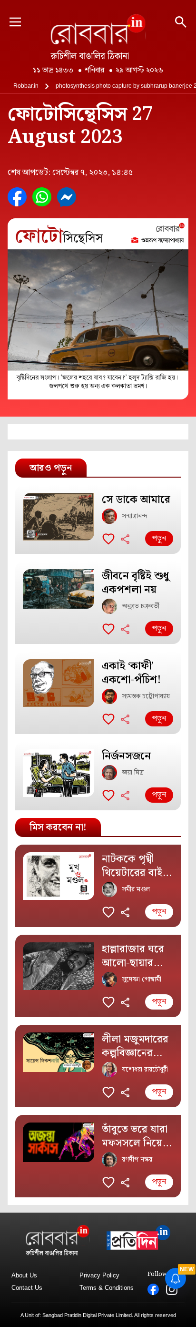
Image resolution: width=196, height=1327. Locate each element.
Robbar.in (26, 85)
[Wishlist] (108, 538)
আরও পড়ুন (50, 468)
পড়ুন (159, 538)
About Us (24, 1275)
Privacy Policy (99, 1275)
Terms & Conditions (106, 1287)
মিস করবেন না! (58, 827)
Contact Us (26, 1287)
